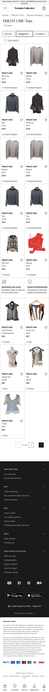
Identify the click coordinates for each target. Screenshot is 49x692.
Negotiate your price (11, 286)
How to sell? (10, 512)
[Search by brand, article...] (5, 8)
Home (5, 15)
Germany (35, 676)
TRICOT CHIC (17, 15)
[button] (44, 8)
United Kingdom (15, 676)
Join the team (10, 568)
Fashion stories (11, 572)
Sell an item (9, 521)
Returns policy (11, 499)
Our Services (11, 469)
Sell (6, 508)
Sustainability (10, 560)
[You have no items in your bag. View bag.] (44, 8)
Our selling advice (12, 517)
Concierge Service (12, 478)
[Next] (31, 445)
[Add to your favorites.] (21, 73)
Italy (24, 678)
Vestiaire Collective (15, 551)
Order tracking (11, 491)
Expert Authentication (38, 286)
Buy (6, 487)
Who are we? (10, 555)
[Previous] (17, 445)
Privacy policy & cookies (23, 613)
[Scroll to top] (41, 445)
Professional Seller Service (16, 525)
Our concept (10, 474)
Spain (42, 676)
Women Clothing (35, 15)
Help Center (9, 538)
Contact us (9, 542)
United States (26, 676)
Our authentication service (16, 495)
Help (6, 534)
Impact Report (10, 564)
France (5, 676)
